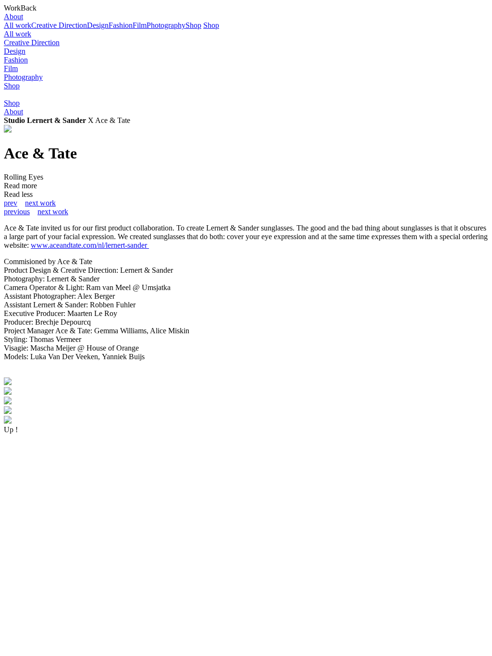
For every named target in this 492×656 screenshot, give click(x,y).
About (13, 16)
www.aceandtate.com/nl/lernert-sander (90, 245)
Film (140, 25)
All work (17, 25)
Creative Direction (59, 25)
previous (17, 211)
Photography (166, 25)
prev (10, 203)
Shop (193, 25)
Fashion (121, 25)
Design (98, 25)
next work (40, 203)
